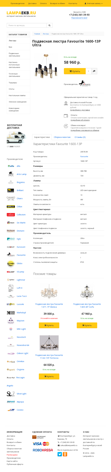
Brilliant (20, 190)
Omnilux (20, 361)
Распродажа (12, 455)
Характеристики (42, 137)
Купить (50, 325)
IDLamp (20, 271)
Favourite (21, 255)
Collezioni (21, 214)
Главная (37, 34)
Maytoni (20, 320)
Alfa (18, 166)
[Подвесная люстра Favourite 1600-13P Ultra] (46, 66)
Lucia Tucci (22, 296)
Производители (18, 3)
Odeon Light (22, 353)
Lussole (20, 304)
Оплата (43, 3)
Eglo (19, 238)
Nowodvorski (23, 345)
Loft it (19, 287)
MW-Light (21, 329)
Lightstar (21, 279)
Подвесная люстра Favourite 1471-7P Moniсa (49, 305)
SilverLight (21, 393)
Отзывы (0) (80, 137)
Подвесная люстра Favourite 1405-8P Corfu (87, 305)
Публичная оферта (15, 464)
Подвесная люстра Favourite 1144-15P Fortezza (49, 356)
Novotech (21, 337)
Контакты (73, 3)
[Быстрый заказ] (94, 71)
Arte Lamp (22, 174)
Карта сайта (12, 461)
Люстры (46, 34)
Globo (19, 263)
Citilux (19, 206)
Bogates (21, 182)
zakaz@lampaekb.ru (68, 445)
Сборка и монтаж (62, 137)
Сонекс (20, 409)
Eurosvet (21, 246)
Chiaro (20, 198)
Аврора (20, 401)
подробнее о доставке (80, 110)
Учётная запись (93, 3)
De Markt (21, 222)
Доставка (32, 3)
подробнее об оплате (80, 120)
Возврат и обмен (57, 3)
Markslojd (21, 312)
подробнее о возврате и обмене (85, 130)
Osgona (20, 369)
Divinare (20, 230)
